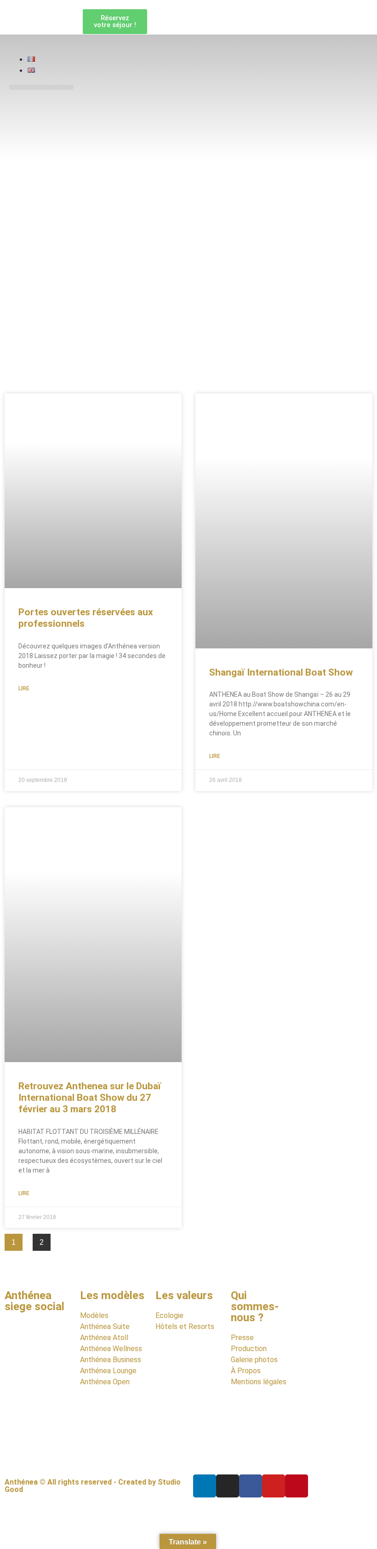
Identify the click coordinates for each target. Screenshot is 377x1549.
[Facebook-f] (250, 1485)
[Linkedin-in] (204, 1485)
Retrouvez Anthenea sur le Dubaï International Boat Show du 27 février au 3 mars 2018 (89, 1098)
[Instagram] (227, 1485)
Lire (23, 688)
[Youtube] (273, 1485)
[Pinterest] (296, 1485)
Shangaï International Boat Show (281, 672)
